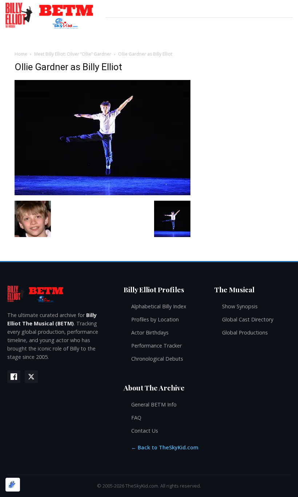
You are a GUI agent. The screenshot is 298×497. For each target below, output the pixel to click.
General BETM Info (154, 404)
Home (21, 54)
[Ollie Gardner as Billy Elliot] (102, 193)
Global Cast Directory (247, 319)
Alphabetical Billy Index (158, 306)
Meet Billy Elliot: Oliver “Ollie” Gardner (72, 54)
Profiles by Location (155, 319)
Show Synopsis (240, 306)
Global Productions (245, 332)
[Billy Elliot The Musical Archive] (58, 293)
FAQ (136, 417)
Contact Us (144, 430)
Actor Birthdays (150, 332)
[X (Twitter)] (31, 376)
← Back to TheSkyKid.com (164, 447)
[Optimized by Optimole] (12, 485)
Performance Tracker (156, 345)
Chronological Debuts (157, 358)
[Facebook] (13, 376)
